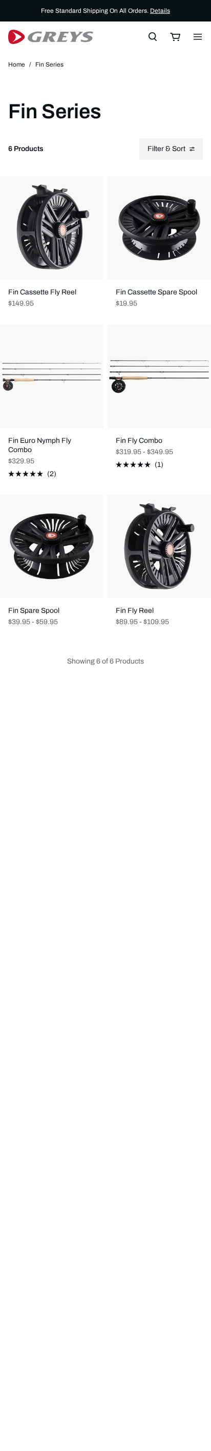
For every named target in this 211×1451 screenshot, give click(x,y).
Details (160, 10)
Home (16, 64)
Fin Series (49, 64)
